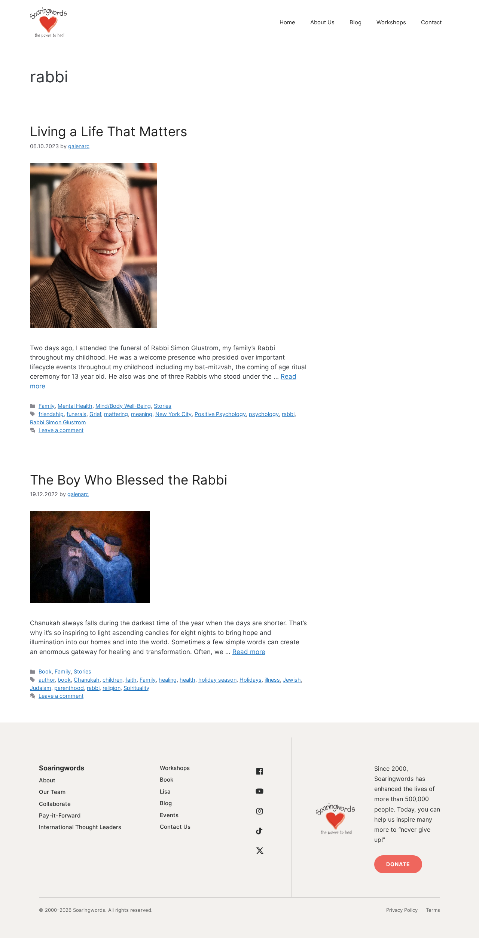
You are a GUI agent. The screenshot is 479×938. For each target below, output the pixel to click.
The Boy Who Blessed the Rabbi (128, 480)
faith (131, 679)
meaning (141, 414)
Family (47, 406)
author (47, 679)
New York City (173, 414)
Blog (355, 22)
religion (111, 688)
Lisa (165, 791)
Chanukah (87, 679)
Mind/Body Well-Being (123, 406)
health (187, 679)
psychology (264, 414)
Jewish (292, 679)
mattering (116, 414)
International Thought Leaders (80, 827)
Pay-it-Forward (59, 815)
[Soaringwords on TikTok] (260, 831)
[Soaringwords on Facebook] (260, 771)
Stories (162, 406)
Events (169, 815)
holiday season (217, 679)
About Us (322, 22)
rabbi (288, 414)
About (47, 780)
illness (272, 679)
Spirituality (136, 688)
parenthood (69, 688)
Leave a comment (61, 430)
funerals (76, 414)
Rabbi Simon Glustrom (58, 422)
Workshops (391, 22)
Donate (398, 864)
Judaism (40, 688)
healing (168, 679)
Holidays (251, 679)
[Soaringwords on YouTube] (260, 791)
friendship (51, 414)
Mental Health (75, 406)
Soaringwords (61, 768)
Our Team (52, 791)
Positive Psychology (220, 414)
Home (287, 22)
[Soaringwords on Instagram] (260, 811)
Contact (431, 22)
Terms (433, 910)
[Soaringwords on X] (260, 851)
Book (45, 671)
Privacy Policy (402, 910)
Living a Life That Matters (108, 131)
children (112, 679)
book (64, 679)
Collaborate (55, 803)
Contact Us (175, 826)
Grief (95, 414)
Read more (248, 652)
